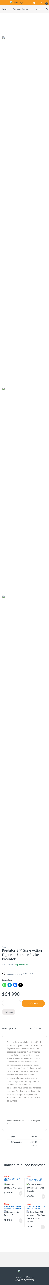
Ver (43, 1227)
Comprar (34, 1003)
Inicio (4, 9)
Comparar (29, 973)
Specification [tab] (34, 1028)
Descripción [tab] (9, 1028)
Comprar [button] (18, 1193)
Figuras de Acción (20, 9)
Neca (38, 9)
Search (34, 2)
